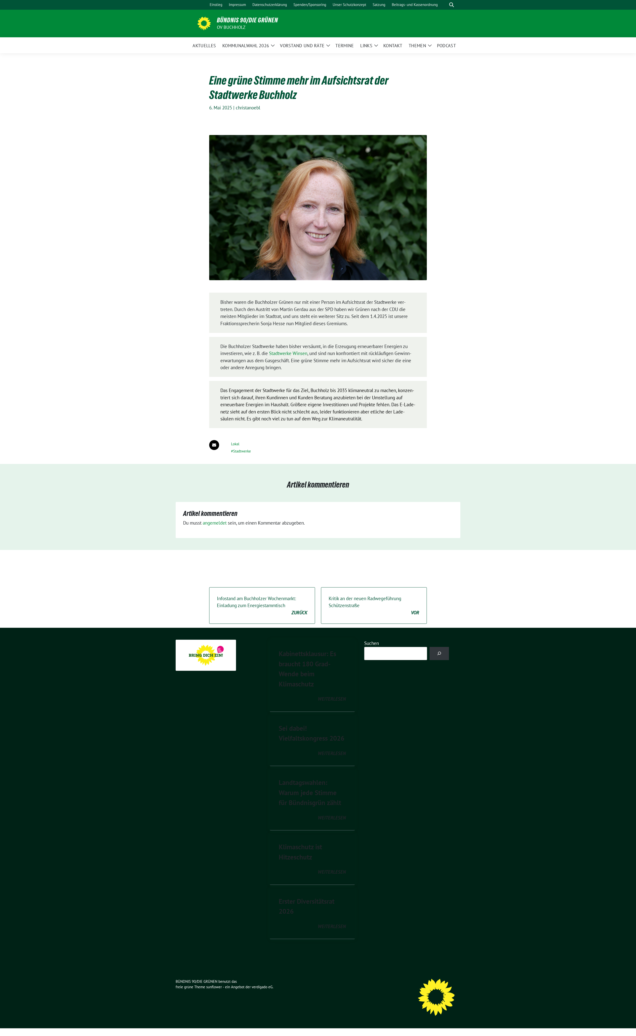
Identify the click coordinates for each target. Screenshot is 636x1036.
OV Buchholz (231, 27)
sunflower (214, 987)
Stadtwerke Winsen (288, 353)
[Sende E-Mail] (214, 445)
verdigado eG (262, 987)
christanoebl (248, 108)
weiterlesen (332, 699)
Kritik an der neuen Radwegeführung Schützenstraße (374, 605)
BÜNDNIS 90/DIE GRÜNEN (247, 20)
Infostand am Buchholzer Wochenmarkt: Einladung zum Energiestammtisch (262, 605)
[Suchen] (439, 653)
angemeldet (215, 523)
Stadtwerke (242, 451)
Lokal (235, 444)
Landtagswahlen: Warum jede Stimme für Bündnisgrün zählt (310, 792)
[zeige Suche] (451, 5)
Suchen (371, 643)
